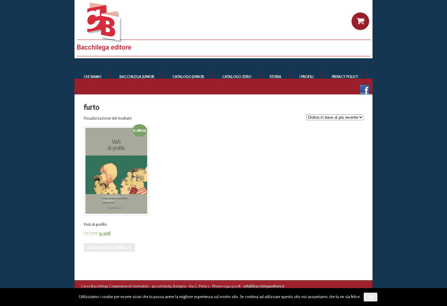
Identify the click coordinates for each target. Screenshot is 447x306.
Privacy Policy (345, 76)
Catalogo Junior (188, 76)
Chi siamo (92, 76)
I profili (307, 76)
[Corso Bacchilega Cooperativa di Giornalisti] (223, 57)
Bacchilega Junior (137, 76)
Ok (370, 297)
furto (91, 107)
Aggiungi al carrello (109, 247)
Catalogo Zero (236, 76)
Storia (275, 76)
